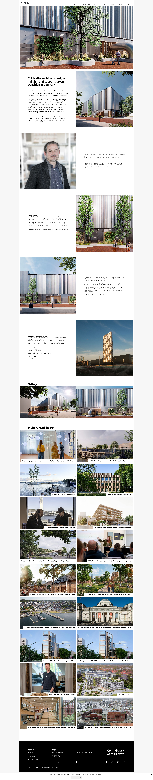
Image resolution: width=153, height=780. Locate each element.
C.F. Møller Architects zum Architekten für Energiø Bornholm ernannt (110, 461)
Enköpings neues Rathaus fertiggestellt (119, 494)
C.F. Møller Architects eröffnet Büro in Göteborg (60, 527)
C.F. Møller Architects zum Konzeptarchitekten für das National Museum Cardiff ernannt (104, 627)
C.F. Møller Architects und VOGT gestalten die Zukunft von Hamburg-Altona (108, 594)
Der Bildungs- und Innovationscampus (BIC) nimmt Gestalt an (112, 527)
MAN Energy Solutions (33, 358)
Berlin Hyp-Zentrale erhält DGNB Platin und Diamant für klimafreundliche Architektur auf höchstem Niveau (110, 661)
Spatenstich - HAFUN (125, 694)
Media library (56, 762)
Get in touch (31, 762)
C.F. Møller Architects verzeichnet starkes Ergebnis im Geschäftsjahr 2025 (52, 594)
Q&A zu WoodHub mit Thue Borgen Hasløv (62, 694)
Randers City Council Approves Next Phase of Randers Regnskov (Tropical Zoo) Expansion (48, 561)
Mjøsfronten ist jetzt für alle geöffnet (63, 494)
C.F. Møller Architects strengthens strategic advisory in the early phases (109, 561)
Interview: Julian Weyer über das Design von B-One (59, 661)
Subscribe (79, 762)
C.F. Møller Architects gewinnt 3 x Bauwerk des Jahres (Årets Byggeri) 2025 (108, 727)
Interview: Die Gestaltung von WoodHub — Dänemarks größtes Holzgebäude (51, 727)
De (126, 4)
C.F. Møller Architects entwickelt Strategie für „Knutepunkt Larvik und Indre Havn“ (50, 627)
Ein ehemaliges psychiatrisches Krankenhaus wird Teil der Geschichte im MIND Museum (48, 461)
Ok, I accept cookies (76, 777)
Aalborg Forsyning (32, 356)
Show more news (75, 733)
